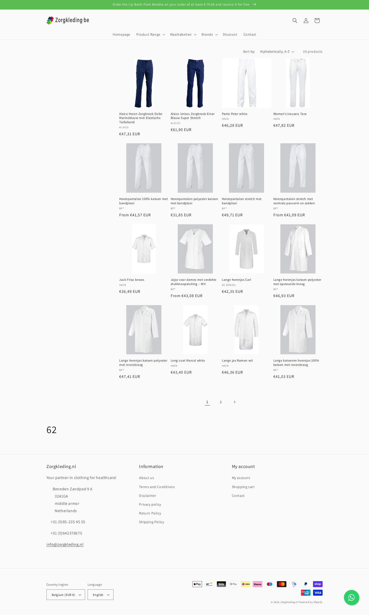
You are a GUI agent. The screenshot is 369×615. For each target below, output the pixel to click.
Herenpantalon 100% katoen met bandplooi (143, 201)
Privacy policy (150, 504)
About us (146, 477)
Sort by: (249, 51)
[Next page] (234, 401)
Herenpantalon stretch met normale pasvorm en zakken (294, 201)
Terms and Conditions (157, 487)
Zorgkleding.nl (289, 602)
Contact (238, 495)
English (98, 595)
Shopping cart (243, 487)
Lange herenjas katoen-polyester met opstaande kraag (297, 282)
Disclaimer (147, 495)
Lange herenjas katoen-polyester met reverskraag (143, 363)
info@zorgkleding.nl (64, 544)
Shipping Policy (151, 522)
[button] (150, 34)
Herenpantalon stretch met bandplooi (242, 201)
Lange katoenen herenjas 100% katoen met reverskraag (296, 363)
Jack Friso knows (131, 280)
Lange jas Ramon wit (237, 361)
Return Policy (150, 513)
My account (241, 477)
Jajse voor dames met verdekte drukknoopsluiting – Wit (193, 282)
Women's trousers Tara (290, 114)
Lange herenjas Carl (236, 280)
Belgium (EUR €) (63, 595)
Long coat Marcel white (188, 361)
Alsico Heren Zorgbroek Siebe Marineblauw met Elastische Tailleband (140, 118)
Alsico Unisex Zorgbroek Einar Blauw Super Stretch (193, 116)
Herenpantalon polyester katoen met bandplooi (194, 201)
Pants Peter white (234, 114)
